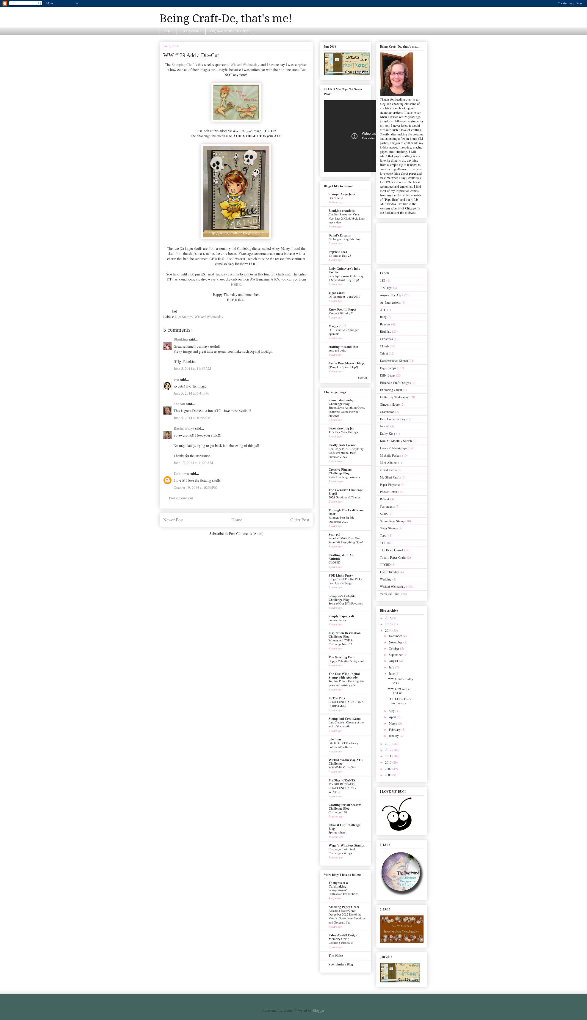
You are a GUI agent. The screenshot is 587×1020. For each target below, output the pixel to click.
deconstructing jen (341, 428)
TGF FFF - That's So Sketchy (399, 701)
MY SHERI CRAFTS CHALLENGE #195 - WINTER (342, 788)
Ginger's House (390, 404)
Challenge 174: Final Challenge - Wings (342, 851)
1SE (382, 280)
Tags (383, 535)
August (394, 661)
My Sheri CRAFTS (342, 780)
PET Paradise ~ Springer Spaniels (343, 332)
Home (168, 31)
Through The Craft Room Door (347, 512)
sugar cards (336, 292)
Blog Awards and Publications (230, 31)
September (396, 654)
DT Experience (191, 31)
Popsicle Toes (338, 251)
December (396, 636)
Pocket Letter (388, 491)
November (396, 642)
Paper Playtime (390, 484)
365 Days (386, 288)
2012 (388, 750)
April (393, 717)
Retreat (384, 499)
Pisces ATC (336, 198)
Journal (384, 426)
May (392, 711)
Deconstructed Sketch (394, 360)
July (392, 667)
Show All (363, 377)
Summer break (337, 620)
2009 (388, 769)
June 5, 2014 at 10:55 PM (192, 417)
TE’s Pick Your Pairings (343, 432)
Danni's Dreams (340, 235)
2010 (388, 762)
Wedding (385, 579)
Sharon (179, 403)
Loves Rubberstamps (393, 448)
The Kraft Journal (391, 550)
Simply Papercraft (341, 616)
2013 (388, 744)
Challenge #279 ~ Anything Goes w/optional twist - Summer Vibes (346, 453)
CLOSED (335, 562)
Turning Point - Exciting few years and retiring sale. (346, 683)
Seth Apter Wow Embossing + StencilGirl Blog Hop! (346, 278)
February (395, 729)
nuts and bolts (337, 350)
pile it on (335, 739)
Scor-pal (334, 534)
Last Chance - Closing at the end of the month (346, 724)
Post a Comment (181, 497)
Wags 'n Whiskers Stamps (347, 845)
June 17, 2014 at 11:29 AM (193, 462)
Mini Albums (388, 462)
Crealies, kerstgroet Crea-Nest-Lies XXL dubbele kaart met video (347, 218)
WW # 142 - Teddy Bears (400, 681)
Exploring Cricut (391, 390)
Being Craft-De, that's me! (226, 18)
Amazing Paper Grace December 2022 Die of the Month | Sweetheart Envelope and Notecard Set (347, 916)
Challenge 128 (338, 812)
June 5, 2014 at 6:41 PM (191, 393)
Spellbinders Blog (341, 964)
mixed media (388, 470)
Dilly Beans (387, 375)
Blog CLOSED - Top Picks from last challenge (345, 581)
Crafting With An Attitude (341, 557)
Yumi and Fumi (390, 594)
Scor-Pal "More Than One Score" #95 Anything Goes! (346, 540)
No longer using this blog (344, 239)
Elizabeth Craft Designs (395, 382)
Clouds (384, 346)
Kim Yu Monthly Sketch (396, 441)
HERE (236, 284)
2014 (388, 630)
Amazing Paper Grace (344, 906)
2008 (388, 775)
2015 (388, 624)
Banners (385, 324)
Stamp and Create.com (345, 718)
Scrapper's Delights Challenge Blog (342, 598)
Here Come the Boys (393, 419)
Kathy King (387, 433)
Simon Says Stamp (392, 521)
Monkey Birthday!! (341, 313)
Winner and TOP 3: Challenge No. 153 (341, 642)
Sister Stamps (389, 528)
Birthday (385, 331)
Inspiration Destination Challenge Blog (345, 634)
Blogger (318, 1010)
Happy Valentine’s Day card (346, 661)
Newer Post (173, 519)
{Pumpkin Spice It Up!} (343, 367)
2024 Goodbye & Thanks (344, 497)
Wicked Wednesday (244, 64)
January (394, 736)
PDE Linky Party (341, 575)
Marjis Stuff (337, 326)
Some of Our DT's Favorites (346, 603)
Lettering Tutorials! (341, 942)
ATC (383, 310)
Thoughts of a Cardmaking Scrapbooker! (338, 886)
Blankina (181, 339)
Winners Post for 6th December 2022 (341, 519)
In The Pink (337, 698)
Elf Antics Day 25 (340, 255)
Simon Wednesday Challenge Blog (341, 402)
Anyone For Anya (391, 295)
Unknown (181, 473)
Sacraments (387, 506)
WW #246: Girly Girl (342, 767)
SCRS (384, 513)
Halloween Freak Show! (344, 894)
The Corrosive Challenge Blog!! (346, 491)
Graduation (387, 412)
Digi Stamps (184, 316)
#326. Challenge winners (344, 477)
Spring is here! (337, 832)
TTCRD (385, 564)
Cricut (384, 353)
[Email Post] (174, 310)
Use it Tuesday (389, 572)
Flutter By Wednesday (394, 397)
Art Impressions (390, 302)
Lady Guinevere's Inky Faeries (344, 270)
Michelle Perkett (390, 455)
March (393, 723)
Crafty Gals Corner (342, 445)
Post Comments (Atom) (246, 533)
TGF (383, 543)
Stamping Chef (183, 64)
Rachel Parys (184, 428)
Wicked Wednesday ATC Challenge (346, 761)
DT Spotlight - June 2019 (344, 296)
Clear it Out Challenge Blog (344, 826)
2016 (388, 618)
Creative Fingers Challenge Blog (340, 471)
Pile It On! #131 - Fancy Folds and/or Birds (343, 745)
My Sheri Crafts (390, 477)
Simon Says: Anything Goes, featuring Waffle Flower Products (347, 411)
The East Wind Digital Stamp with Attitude (344, 675)
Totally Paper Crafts (393, 557)
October (394, 648)
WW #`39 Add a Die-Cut (399, 691)
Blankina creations (341, 210)
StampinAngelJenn (342, 194)
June (392, 673)
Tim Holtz (336, 955)
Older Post (299, 519)
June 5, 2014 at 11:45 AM (192, 368)
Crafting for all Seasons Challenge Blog (345, 806)
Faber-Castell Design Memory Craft (343, 937)
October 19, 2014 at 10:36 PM (195, 487)
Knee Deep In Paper (343, 309)
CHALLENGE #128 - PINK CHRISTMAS (346, 704)
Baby (383, 317)
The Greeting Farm (342, 657)
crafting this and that (343, 346)
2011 (388, 756)
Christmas (386, 339)
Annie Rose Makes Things (346, 363)
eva (176, 379)
